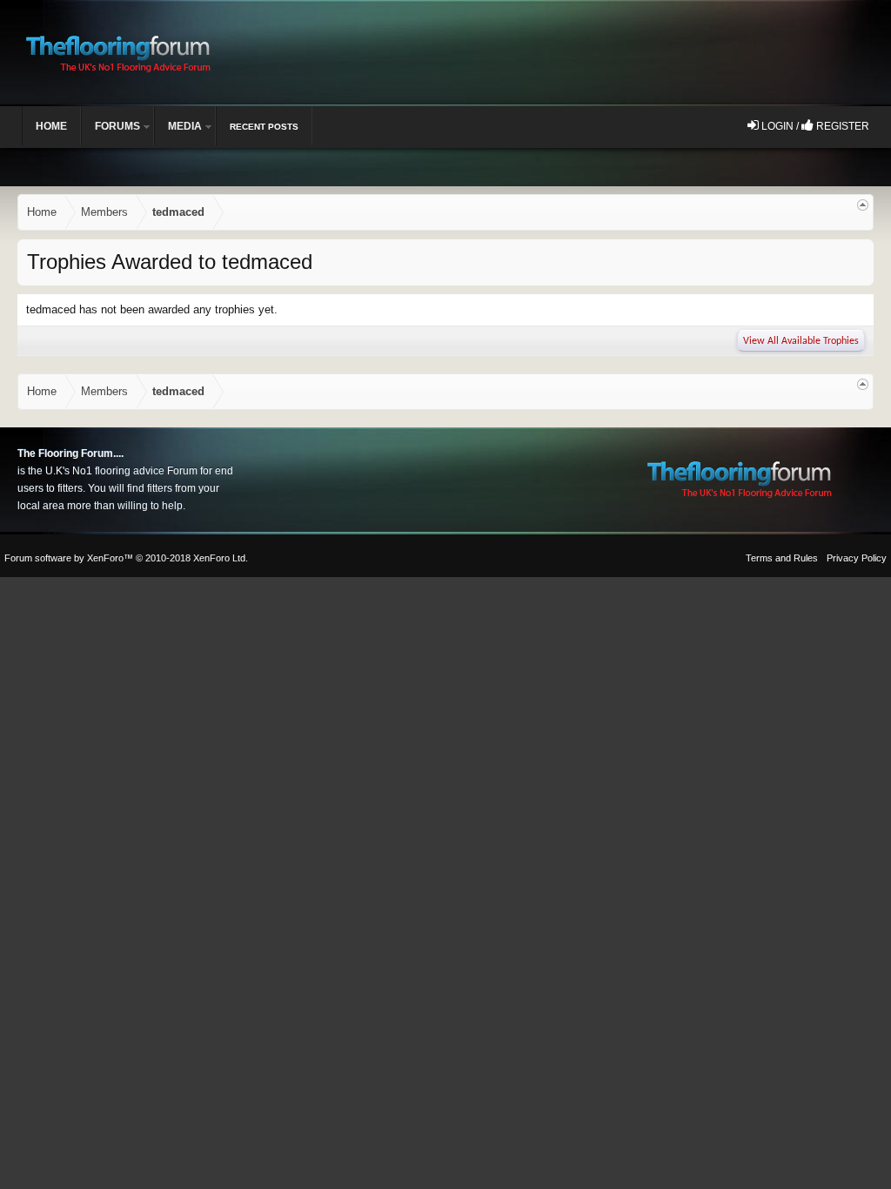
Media (185, 126)
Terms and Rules (782, 558)
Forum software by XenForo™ (126, 558)
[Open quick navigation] (862, 205)
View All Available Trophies (801, 341)
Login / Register (814, 126)
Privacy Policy (857, 558)
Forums (117, 126)
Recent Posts (264, 126)
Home (51, 126)
